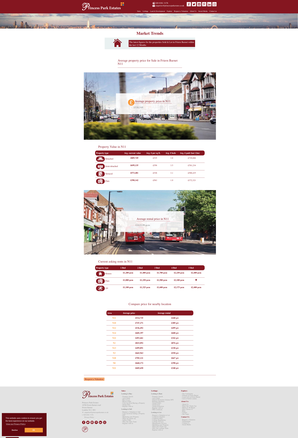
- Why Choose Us (187, 409)
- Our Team (185, 414)
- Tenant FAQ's (156, 403)
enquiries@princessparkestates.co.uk (170, 5)
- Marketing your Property (130, 417)
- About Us (184, 404)
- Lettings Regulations (158, 420)
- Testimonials (185, 421)
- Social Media (186, 424)
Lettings (145, 11)
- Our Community (187, 394)
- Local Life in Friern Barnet (190, 397)
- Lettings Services (157, 422)
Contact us (213, 11)
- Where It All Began (188, 407)
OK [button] (33, 430)
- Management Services (159, 423)
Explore (169, 11)
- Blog (183, 411)
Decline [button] (15, 430)
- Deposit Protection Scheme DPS (162, 400)
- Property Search (127, 396)
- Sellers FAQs (126, 420)
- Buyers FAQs (126, 401)
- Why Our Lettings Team (159, 428)
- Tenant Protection (157, 406)
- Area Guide (125, 398)
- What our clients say (128, 418)
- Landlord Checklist (158, 417)
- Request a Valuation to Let (160, 415)
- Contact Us (185, 423)
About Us (193, 11)
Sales (139, 11)
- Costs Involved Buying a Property (133, 403)
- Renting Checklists (157, 401)
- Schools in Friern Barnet (189, 395)
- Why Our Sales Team (129, 422)
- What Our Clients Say (159, 426)
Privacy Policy (89, 417)
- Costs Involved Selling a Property (133, 413)
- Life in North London (189, 398)
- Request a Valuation (188, 420)
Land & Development (157, 11)
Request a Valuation (181, 11)
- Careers (184, 412)
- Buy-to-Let (125, 400)
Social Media (203, 11)
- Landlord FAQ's (157, 418)
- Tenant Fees (155, 405)
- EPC (123, 415)
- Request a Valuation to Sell (130, 412)
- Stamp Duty (125, 405)
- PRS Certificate (156, 409)
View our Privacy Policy (15, 424)
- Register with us (127, 406)
